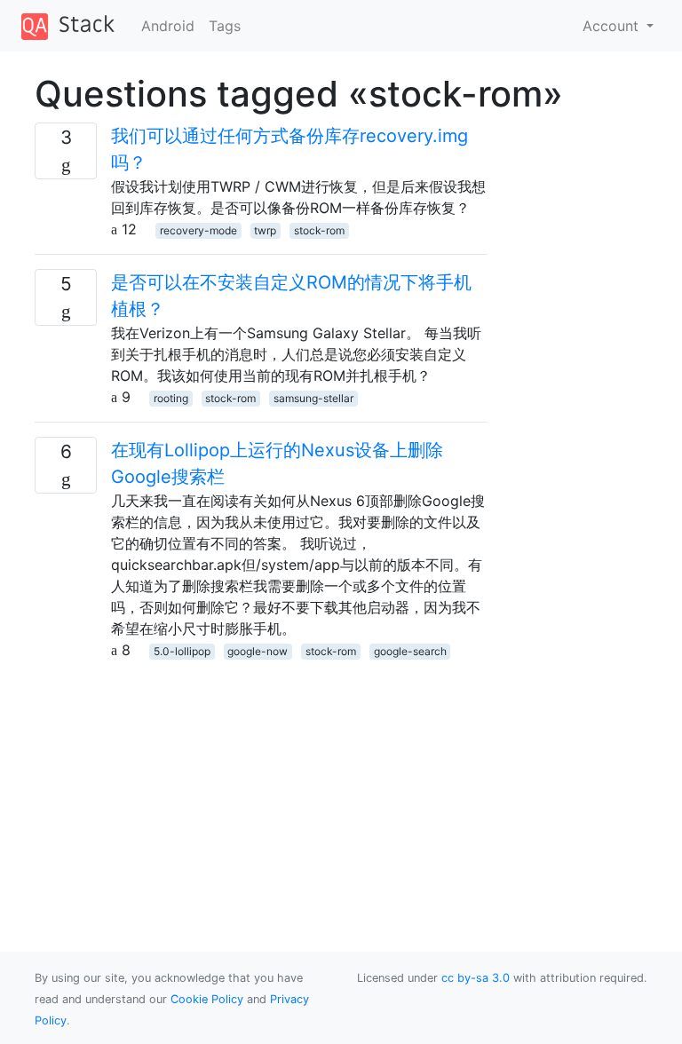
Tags (225, 26)
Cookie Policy (206, 999)
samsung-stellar (313, 398)
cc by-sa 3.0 (475, 978)
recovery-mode (198, 230)
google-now (257, 651)
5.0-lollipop (182, 651)
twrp (265, 230)
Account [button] (613, 26)
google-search (410, 651)
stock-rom (319, 230)
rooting (171, 398)
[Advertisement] (261, 784)
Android (167, 26)
